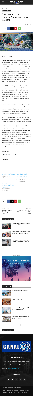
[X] (12, 28)
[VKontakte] (24, 379)
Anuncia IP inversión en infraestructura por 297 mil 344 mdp (24, 212)
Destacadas (8, 7)
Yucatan (8, 10)
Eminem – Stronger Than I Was (20, 290)
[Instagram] (20, 379)
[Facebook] (8, 28)
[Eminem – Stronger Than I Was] (6, 293)
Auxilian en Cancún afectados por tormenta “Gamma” (8, 212)
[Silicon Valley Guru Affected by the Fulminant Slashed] (6, 319)
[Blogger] (8, 379)
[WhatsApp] (19, 28)
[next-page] (5, 248)
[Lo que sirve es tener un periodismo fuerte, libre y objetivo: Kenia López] (6, 234)
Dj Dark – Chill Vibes (17, 299)
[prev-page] (3, 248)
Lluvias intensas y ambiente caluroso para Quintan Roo (8, 185)
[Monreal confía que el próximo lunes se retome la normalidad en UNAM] (6, 242)
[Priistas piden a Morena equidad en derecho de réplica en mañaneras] (6, 226)
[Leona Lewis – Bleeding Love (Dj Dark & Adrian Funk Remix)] (6, 310)
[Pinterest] (15, 28)
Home (3, 7)
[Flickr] (16, 379)
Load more (16, 325)
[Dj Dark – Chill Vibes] (6, 301)
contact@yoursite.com (13, 368)
